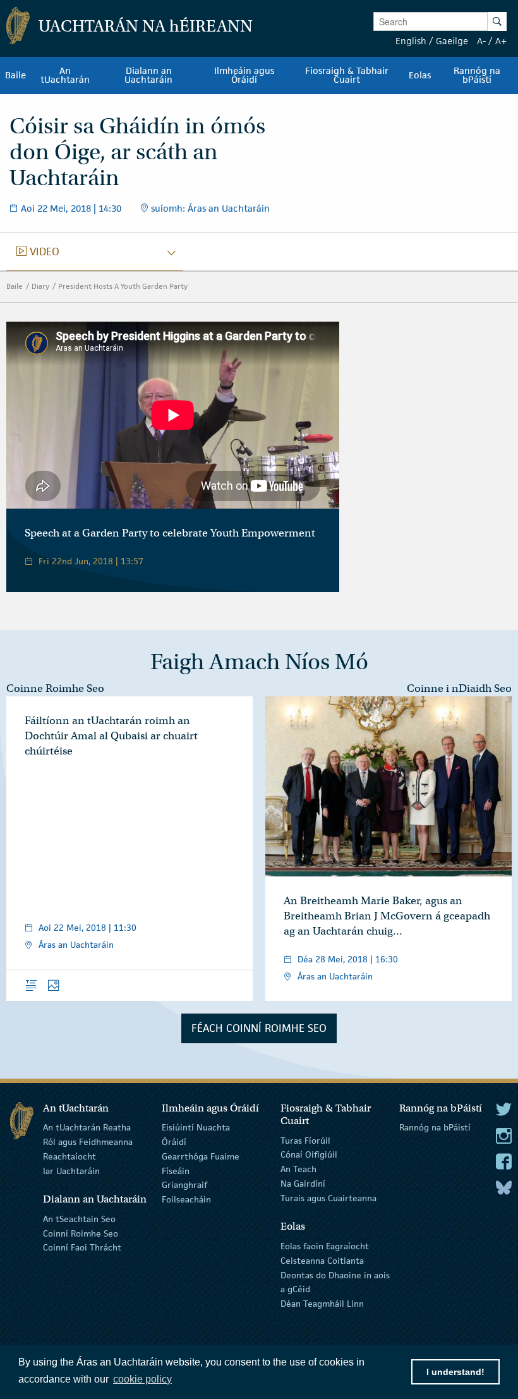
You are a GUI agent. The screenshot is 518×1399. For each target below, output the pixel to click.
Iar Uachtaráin (71, 1170)
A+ (501, 41)
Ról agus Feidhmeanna (88, 1142)
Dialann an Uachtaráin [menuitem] (148, 75)
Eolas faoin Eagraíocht (324, 1246)
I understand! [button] (455, 1372)
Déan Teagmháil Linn (322, 1303)
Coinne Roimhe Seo (55, 688)
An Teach (298, 1169)
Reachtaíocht (69, 1156)
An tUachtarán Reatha (87, 1127)
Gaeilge (452, 41)
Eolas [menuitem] (420, 75)
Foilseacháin (186, 1199)
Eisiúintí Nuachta (196, 1127)
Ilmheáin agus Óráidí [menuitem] (244, 75)
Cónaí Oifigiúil (308, 1154)
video (37, 251)
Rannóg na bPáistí (435, 1127)
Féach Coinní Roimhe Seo (259, 1028)
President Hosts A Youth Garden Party (123, 286)
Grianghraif (184, 1184)
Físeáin (176, 1170)
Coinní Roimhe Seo (80, 1233)
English (410, 41)
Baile (14, 286)
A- (481, 41)
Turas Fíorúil (305, 1140)
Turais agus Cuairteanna (328, 1198)
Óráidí (174, 1142)
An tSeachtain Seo (79, 1219)
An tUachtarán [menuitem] (65, 75)
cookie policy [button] (142, 1379)
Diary (40, 286)
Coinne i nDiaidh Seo (459, 688)
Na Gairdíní (302, 1183)
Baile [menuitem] (15, 75)
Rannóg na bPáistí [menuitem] (477, 75)
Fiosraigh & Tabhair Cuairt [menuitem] (346, 75)
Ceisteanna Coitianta (322, 1260)
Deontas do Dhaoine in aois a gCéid (335, 1282)
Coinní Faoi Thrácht (82, 1247)
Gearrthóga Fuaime (200, 1156)
